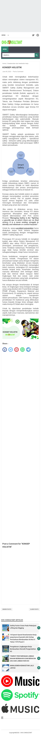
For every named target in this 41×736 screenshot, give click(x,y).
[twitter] (10, 349)
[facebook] (4, 349)
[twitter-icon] (33, 35)
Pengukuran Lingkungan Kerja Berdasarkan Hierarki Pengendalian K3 (23, 649)
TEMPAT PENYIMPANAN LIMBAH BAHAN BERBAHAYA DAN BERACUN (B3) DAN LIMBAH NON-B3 (23, 658)
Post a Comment (18, 71)
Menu (5, 49)
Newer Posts (7, 609)
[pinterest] (16, 349)
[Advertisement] (20, 16)
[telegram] (28, 349)
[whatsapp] (22, 349)
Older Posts (34, 609)
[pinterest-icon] (38, 35)
